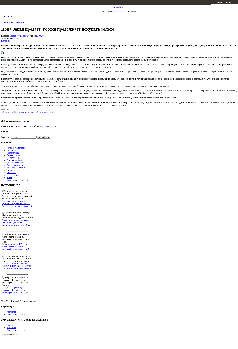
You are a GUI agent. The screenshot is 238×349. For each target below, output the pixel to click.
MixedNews (119, 7)
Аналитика (12, 150)
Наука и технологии (16, 148)
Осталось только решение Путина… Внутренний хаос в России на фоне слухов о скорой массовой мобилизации (17, 205)
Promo (9, 177)
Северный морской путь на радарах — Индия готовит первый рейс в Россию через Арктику (15, 291)
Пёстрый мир (13, 158)
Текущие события (15, 160)
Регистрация (229, 2)
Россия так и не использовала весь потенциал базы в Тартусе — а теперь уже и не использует (17, 265)
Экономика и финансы (12, 22)
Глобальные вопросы (16, 163)
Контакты (11, 312)
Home (9, 16)
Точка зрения (13, 175)
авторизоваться (50, 126)
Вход (219, 2)
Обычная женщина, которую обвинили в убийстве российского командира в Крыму (17, 222)
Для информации (15, 165)
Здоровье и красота (16, 167)
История (11, 170)
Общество (11, 172)
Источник (5, 41)
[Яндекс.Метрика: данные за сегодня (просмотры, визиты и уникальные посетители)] (23, 339)
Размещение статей (16, 314)
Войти (10, 325)
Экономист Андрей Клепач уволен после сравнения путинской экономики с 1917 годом (15, 248)
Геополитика (13, 153)
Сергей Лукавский (18, 36)
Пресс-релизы (13, 155)
